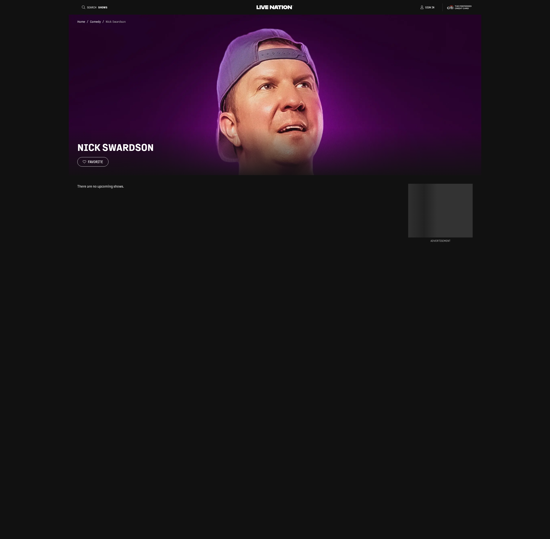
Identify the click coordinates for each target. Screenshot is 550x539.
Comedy (95, 21)
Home (81, 21)
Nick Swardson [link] (116, 21)
